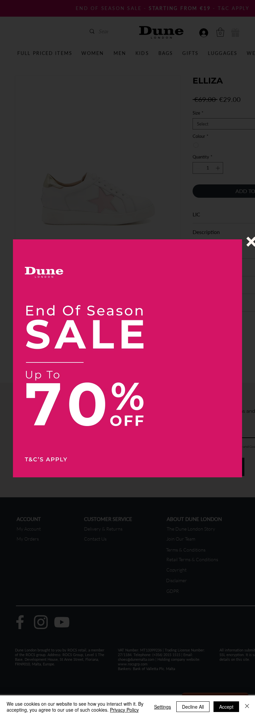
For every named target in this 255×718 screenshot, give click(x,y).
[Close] (247, 707)
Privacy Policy (124, 709)
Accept (226, 706)
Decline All (193, 706)
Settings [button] (162, 706)
